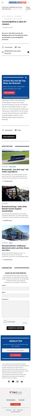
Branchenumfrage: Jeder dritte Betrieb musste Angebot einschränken (14, 209)
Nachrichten (10, 16)
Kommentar (5, 299)
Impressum (8, 410)
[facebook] (9, 381)
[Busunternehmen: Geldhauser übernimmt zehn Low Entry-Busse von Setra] (15, 233)
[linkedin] (22, 381)
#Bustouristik (12, 166)
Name (3, 292)
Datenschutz (20, 410)
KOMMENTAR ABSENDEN (15, 328)
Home (3, 16)
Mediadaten (11, 400)
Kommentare (8, 47)
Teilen (19, 47)
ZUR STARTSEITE (9, 137)
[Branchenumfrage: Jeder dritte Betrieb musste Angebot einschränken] (15, 193)
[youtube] (13, 381)
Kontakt (21, 400)
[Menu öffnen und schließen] (3, 2)
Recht (10, 115)
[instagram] (17, 381)
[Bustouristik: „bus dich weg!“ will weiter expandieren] (15, 156)
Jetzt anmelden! (9, 92)
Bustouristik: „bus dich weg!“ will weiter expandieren (15, 171)
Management (18, 16)
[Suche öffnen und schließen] (27, 2)
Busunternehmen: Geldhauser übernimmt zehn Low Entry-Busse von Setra (15, 248)
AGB (14, 410)
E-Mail (3, 285)
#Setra (10, 242)
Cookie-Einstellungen (15, 411)
